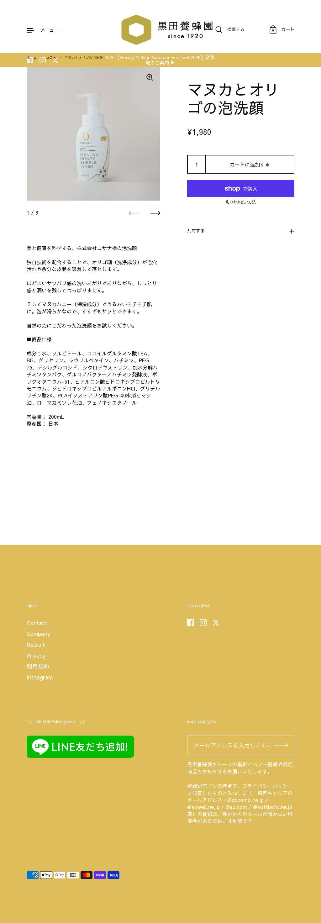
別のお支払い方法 (241, 201)
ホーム (32, 57)
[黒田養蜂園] (160, 29)
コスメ (51, 57)
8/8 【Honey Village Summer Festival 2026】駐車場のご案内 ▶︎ (160, 60)
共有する (196, 231)
